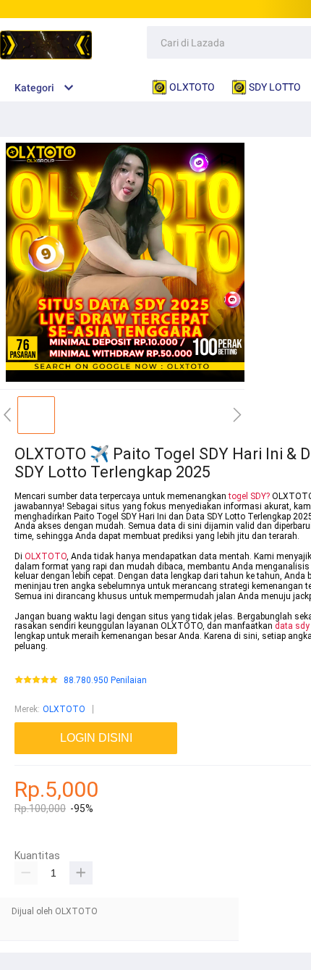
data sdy (292, 626)
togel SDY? (249, 496)
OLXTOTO (46, 556)
